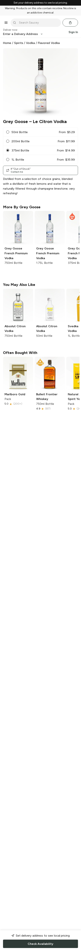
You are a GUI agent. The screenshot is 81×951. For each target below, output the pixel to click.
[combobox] (38, 23)
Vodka (30, 43)
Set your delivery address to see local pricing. (41, 2)
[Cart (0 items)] (70, 23)
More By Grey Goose (21, 207)
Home (7, 43)
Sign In (73, 32)
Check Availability (40, 944)
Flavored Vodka (49, 43)
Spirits (18, 43)
